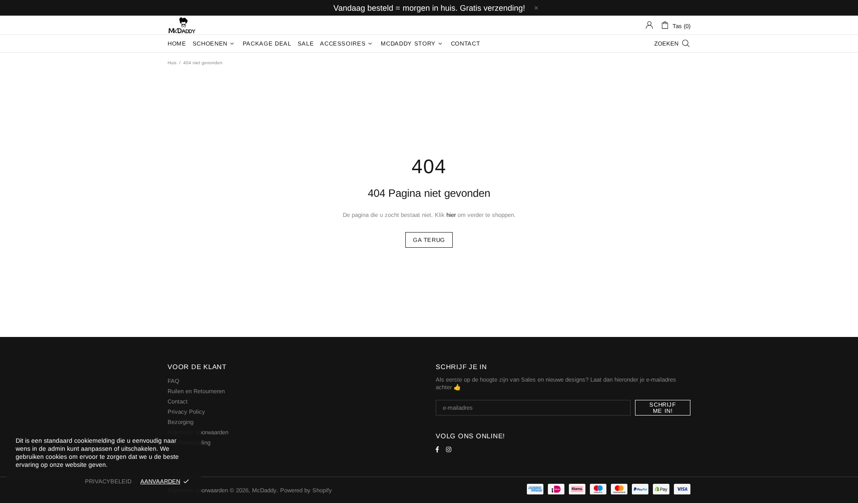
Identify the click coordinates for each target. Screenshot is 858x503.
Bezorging (180, 422)
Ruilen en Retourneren (196, 391)
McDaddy (182, 25)
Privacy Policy (186, 411)
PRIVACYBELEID (108, 481)
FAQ (173, 381)
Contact (178, 401)
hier (451, 215)
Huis (172, 62)
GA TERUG (429, 240)
